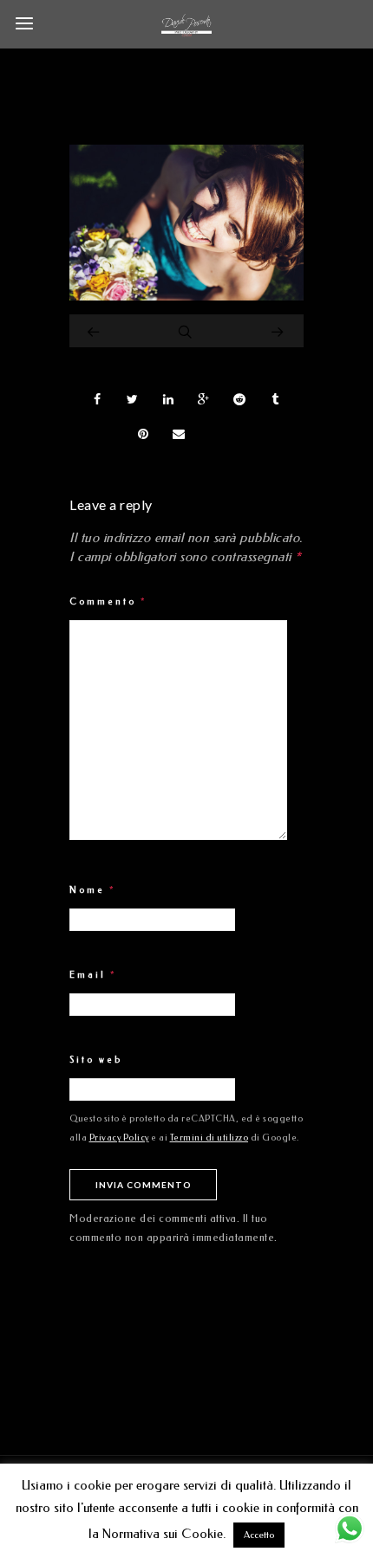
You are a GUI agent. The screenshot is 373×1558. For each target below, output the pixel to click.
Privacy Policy (119, 1138)
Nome (92, 890)
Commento (108, 602)
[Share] (97, 399)
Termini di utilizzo (209, 1138)
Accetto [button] (259, 1535)
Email (93, 975)
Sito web (95, 1060)
